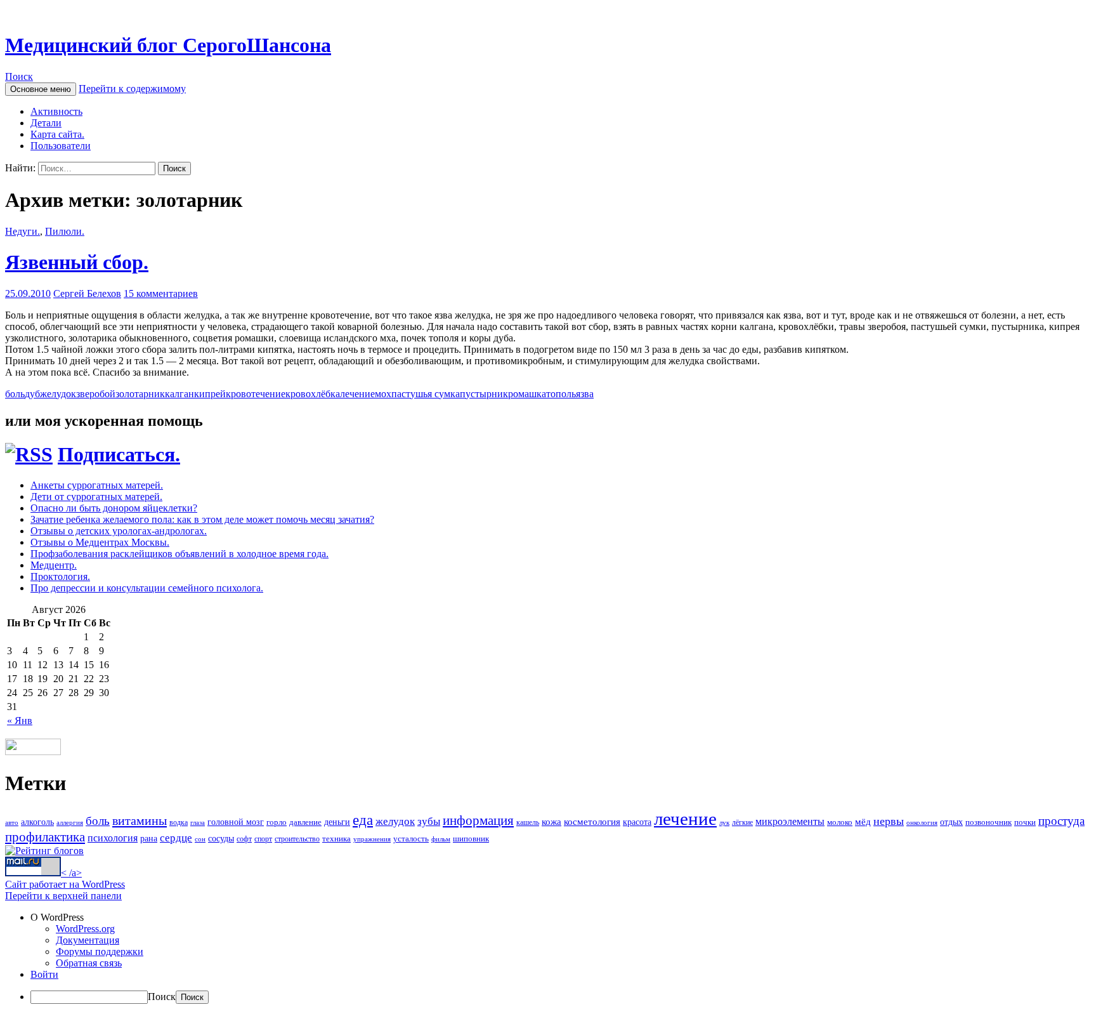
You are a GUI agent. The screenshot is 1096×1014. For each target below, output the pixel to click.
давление (305, 822)
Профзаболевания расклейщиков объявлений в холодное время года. (179, 553)
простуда (1061, 820)
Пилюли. (64, 231)
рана (148, 838)
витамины (139, 820)
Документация (87, 940)
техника (336, 838)
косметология (592, 821)
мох (383, 393)
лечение (357, 393)
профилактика (45, 837)
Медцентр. (53, 565)
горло (276, 822)
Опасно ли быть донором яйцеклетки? (113, 508)
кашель (527, 822)
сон (200, 839)
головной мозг (235, 822)
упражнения (372, 839)
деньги (337, 822)
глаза (197, 822)
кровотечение (255, 393)
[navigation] (548, 958)
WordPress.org (85, 928)
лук (724, 822)
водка (178, 822)
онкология (921, 822)
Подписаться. (119, 454)
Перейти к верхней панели (63, 895)
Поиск (19, 76)
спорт (263, 838)
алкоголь (37, 822)
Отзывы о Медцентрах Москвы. (99, 542)
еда (363, 820)
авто (11, 822)
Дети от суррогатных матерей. (96, 496)
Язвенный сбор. (76, 262)
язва (585, 393)
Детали (46, 122)
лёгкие (742, 822)
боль (15, 393)
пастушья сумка (425, 393)
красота (637, 822)
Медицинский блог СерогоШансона (168, 45)
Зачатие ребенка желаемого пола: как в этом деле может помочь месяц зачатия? (202, 519)
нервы (888, 821)
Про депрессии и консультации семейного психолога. (146, 588)
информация (478, 820)
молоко (839, 822)
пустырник (484, 393)
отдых (951, 822)
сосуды (221, 838)
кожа (551, 821)
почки (1025, 822)
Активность (56, 111)
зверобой (95, 393)
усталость (411, 838)
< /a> (71, 872)
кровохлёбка (312, 393)
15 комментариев (161, 293)
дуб (32, 393)
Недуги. (22, 231)
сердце (176, 837)
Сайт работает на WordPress (65, 884)
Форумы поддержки (99, 951)
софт (244, 838)
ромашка (527, 393)
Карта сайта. (57, 134)
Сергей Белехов (87, 293)
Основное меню (40, 89)
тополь (561, 393)
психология (113, 838)
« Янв (19, 720)
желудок (58, 393)
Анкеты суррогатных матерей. (96, 485)
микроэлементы (790, 821)
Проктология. (60, 576)
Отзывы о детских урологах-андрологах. (118, 530)
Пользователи (60, 145)
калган (179, 393)
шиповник (471, 838)
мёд (863, 822)
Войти (44, 974)
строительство (297, 838)
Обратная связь (89, 963)
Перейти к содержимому (132, 88)
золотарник (140, 393)
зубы (428, 821)
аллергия (69, 822)
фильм (440, 839)
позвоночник (988, 822)
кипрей (210, 393)
